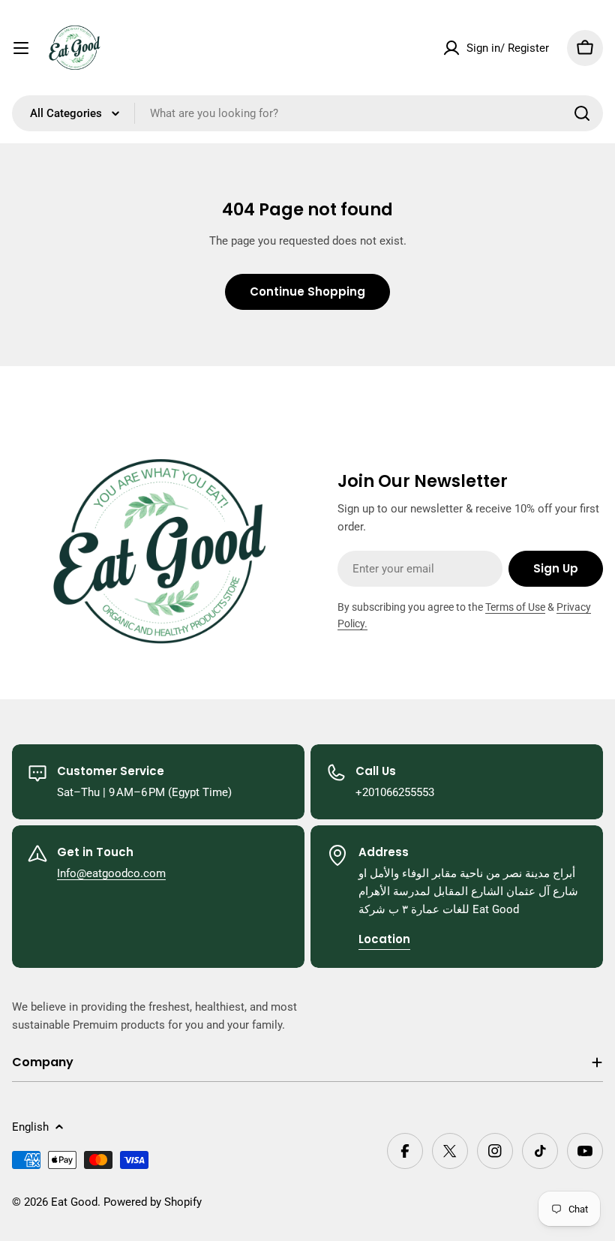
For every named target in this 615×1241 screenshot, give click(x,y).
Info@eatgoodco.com (111, 873)
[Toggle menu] (21, 48)
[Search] (582, 113)
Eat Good (74, 1202)
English (30, 1127)
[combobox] (307, 113)
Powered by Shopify (153, 1202)
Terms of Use (515, 607)
